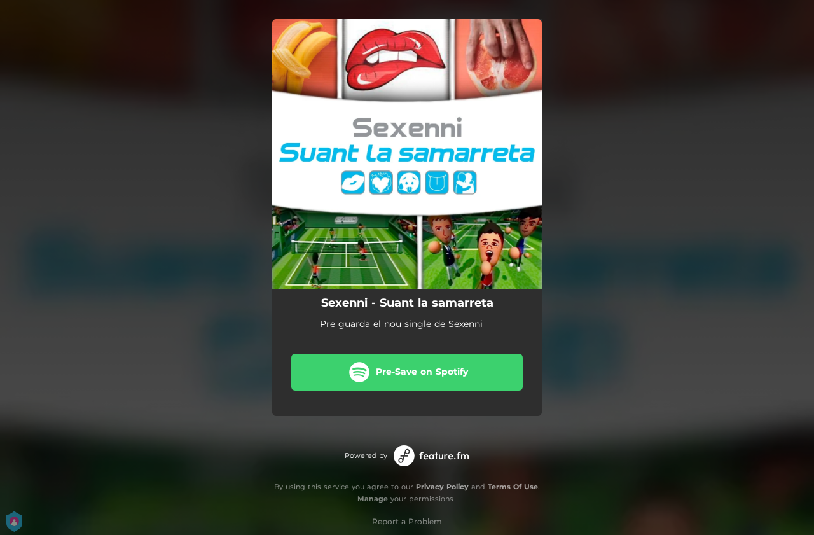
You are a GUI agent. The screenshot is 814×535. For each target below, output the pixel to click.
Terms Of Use (513, 486)
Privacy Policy (442, 486)
